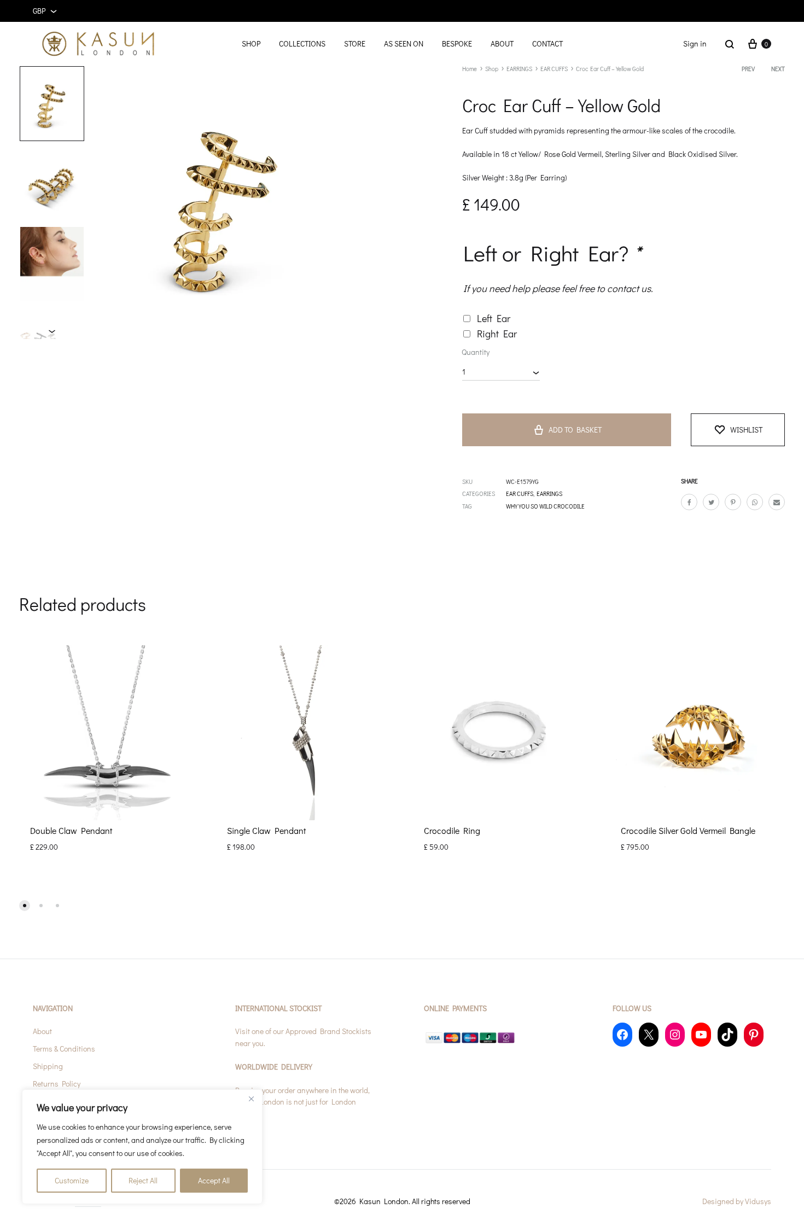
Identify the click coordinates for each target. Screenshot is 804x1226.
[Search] (729, 43)
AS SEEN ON (403, 43)
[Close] (251, 1098)
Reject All (143, 1180)
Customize (72, 1180)
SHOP (251, 43)
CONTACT (547, 43)
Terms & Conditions (64, 1048)
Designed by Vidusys (736, 1201)
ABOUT (502, 43)
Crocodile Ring (452, 830)
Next (778, 69)
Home (469, 69)
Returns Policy (56, 1083)
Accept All (214, 1180)
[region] (142, 1146)
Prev (748, 69)
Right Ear (497, 333)
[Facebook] (622, 1034)
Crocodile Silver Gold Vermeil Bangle (688, 830)
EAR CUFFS (554, 69)
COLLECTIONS (302, 43)
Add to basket (575, 429)
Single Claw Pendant (266, 830)
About (42, 1031)
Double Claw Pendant (71, 830)
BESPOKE (457, 43)
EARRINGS (519, 69)
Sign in (695, 43)
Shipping (48, 1066)
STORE (354, 43)
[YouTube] (701, 1034)
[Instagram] (675, 1034)
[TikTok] (727, 1034)
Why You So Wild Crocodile (545, 506)
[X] (649, 1034)
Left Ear (493, 318)
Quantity (476, 352)
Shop (491, 69)
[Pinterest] (754, 1034)
